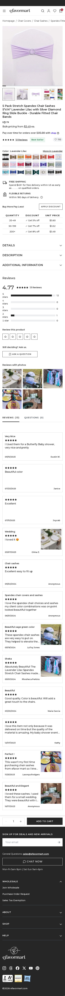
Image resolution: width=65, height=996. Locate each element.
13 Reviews (21, 139)
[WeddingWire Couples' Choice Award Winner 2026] (18, 978)
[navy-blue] (21, 172)
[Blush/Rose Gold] (58, 157)
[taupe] (13, 157)
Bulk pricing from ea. (18, 126)
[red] (51, 157)
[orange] (28, 157)
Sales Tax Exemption (13, 900)
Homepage (8, 21)
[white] (5, 157)
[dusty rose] (5, 164)
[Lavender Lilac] (36, 164)
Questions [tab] (34, 417)
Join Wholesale (10, 887)
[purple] (43, 164)
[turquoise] (5, 172)
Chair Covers (24, 21)
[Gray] (51, 172)
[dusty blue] (58, 164)
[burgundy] (28, 164)
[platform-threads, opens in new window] (11, 968)
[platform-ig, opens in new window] (4, 968)
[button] (8, 94)
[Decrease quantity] (6, 821)
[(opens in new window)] (7, 978)
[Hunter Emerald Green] (36, 172)
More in (53, 151)
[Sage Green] (28, 172)
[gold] (21, 157)
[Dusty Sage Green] (51, 164)
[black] (58, 172)
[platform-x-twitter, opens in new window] (24, 968)
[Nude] (36, 157)
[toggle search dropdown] (42, 11)
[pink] (13, 164)
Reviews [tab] (10, 417)
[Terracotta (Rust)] (43, 157)
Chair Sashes (40, 21)
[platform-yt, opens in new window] (31, 968)
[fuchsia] (21, 164)
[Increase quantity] (20, 821)
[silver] (43, 172)
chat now (34, 861)
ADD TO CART (44, 821)
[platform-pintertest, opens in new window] (37, 968)
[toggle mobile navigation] (4, 11)
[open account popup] (48, 11)
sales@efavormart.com (36, 854)
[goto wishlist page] (55, 11)
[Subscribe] (59, 842)
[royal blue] (13, 172)
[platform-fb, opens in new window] (17, 968)
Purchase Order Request (16, 894)
